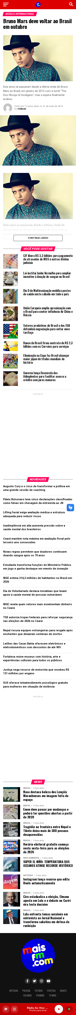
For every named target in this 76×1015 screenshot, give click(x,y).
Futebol (39, 990)
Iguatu (63, 990)
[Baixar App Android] (69, 1009)
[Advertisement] (38, 434)
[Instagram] (14, 1009)
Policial (26, 990)
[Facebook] (6, 1009)
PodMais (40, 995)
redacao (22, 109)
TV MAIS (52, 995)
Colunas (27, 995)
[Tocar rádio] (59, 1009)
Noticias (13, 990)
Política (51, 990)
